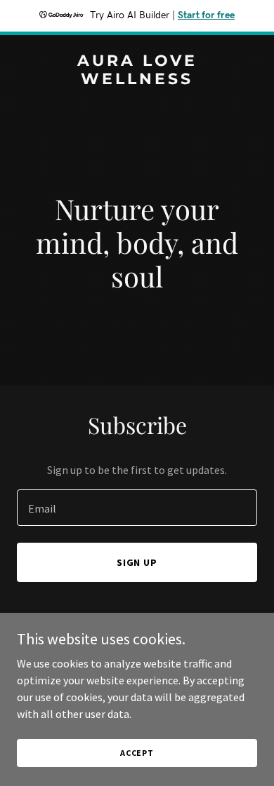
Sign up (137, 562)
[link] (137, 80)
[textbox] (137, 507)
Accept (137, 752)
